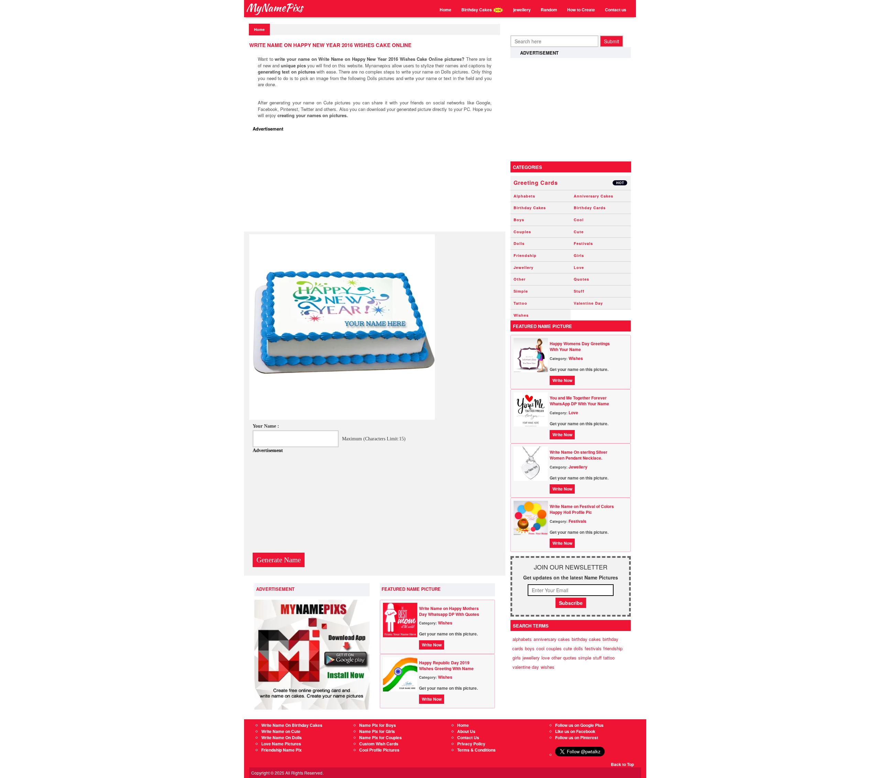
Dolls (519, 243)
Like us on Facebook (575, 731)
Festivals (583, 243)
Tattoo (520, 303)
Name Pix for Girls (377, 731)
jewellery (522, 10)
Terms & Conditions (476, 750)
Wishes (445, 623)
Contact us (615, 10)
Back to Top (622, 764)
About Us (466, 731)
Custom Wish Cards (378, 744)
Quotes (581, 279)
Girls (579, 255)
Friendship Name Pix (281, 750)
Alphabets (524, 196)
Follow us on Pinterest (576, 737)
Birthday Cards (590, 207)
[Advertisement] (376, 183)
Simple (521, 291)
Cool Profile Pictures (379, 750)
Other (520, 279)
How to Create (581, 10)
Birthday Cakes (477, 10)
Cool (579, 219)
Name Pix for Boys (377, 725)
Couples (522, 231)
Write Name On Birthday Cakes (291, 725)
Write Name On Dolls (281, 737)
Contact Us (468, 737)
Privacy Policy (471, 744)
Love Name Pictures (281, 744)
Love (579, 267)
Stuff (579, 291)
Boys (519, 219)
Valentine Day (588, 303)
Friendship (525, 255)
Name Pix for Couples (380, 737)
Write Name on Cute (280, 731)
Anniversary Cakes (593, 196)
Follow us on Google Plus (579, 725)
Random (549, 10)
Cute (579, 231)
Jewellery (524, 267)
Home (445, 10)
